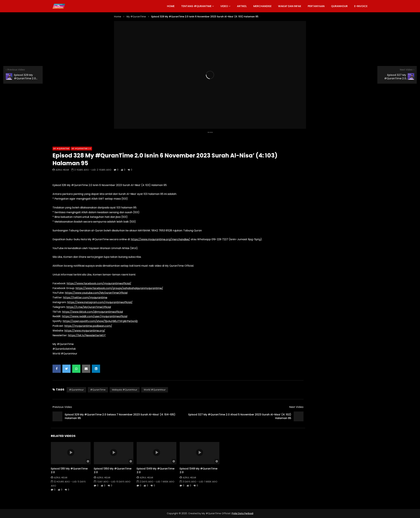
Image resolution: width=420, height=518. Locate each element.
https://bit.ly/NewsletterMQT (87, 335)
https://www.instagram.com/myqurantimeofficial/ (100, 302)
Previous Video (62, 407)
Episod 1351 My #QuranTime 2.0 (69, 470)
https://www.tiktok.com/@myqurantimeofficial (92, 312)
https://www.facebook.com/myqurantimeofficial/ (99, 283)
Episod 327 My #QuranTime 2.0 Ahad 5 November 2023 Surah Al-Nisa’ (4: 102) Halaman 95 (239, 416)
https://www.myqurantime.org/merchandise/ (160, 239)
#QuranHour (76, 389)
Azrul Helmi (62, 169)
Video (224, 6)
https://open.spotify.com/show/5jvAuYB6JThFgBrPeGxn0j (100, 321)
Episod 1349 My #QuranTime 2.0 (155, 470)
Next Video (296, 407)
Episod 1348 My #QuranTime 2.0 (198, 470)
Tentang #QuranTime (196, 6)
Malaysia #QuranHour (124, 389)
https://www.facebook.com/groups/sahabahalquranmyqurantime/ (119, 288)
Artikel (242, 6)
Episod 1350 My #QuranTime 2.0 (112, 470)
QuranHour (339, 6)
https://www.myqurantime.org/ (84, 330)
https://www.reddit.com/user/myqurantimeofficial (94, 316)
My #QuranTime (136, 16)
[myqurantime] (58, 6)
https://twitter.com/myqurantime (85, 297)
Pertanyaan (316, 6)
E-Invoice (361, 6)
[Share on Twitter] (66, 369)
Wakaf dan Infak (289, 6)
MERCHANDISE (262, 6)
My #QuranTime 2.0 (81, 148)
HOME (171, 6)
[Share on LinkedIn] (96, 369)
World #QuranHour (155, 389)
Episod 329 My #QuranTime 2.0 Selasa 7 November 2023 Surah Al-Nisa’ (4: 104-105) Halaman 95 (120, 416)
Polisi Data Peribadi (242, 513)
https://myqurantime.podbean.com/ (88, 326)
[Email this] (86, 369)
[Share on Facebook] (56, 369)
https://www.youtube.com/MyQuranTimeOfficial (96, 293)
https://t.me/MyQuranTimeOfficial (88, 307)
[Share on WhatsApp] (76, 369)
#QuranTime (97, 389)
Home (117, 16)
